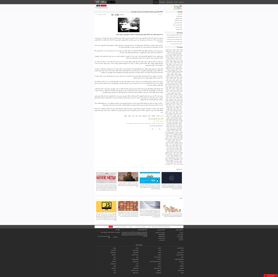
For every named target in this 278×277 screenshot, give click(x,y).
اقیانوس (177, 68)
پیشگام (166, 112)
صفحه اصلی (181, 2)
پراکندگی (172, 70)
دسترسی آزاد (169, 146)
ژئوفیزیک (177, 144)
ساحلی (166, 102)
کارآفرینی (180, 83)
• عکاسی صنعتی (162, 240)
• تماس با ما (181, 239)
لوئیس (175, 133)
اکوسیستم (176, 161)
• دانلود (182, 257)
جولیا (171, 54)
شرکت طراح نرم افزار (142, 229)
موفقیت (177, 148)
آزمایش (173, 139)
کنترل (175, 77)
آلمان (170, 91)
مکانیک (167, 94)
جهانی (179, 70)
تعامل (167, 87)
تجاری (166, 139)
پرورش (181, 152)
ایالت (167, 148)
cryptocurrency (169, 51)
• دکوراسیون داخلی (157, 257)
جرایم (181, 90)
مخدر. (180, 57)
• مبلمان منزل (181, 261)
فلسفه (179, 73)
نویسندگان (175, 110)
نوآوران (181, 102)
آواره (177, 115)
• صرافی (182, 263)
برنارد (170, 112)
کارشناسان (174, 86)
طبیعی (178, 99)
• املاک (160, 250)
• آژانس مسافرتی (136, 250)
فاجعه (173, 120)
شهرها (181, 149)
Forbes (178, 63)
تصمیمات (174, 55)
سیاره (180, 115)
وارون (167, 106)
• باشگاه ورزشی (136, 252)
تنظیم (167, 89)
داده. (171, 116)
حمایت (178, 136)
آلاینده (173, 126)
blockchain (179, 54)
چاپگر (167, 64)
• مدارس (182, 250)
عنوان (181, 132)
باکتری (176, 70)
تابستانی (180, 142)
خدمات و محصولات (169, 2)
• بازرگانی (159, 252)
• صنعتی (159, 263)
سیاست (168, 155)
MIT (172, 164)
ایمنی (167, 97)
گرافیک (174, 136)
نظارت (168, 83)
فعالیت (167, 126)
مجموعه (170, 63)
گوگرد (171, 109)
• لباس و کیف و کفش (157, 268)
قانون (173, 145)
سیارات (180, 146)
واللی (177, 129)
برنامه (166, 71)
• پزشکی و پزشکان (135, 259)
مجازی (174, 87)
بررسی (180, 87)
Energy (167, 161)
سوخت (174, 149)
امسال (168, 115)
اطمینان (171, 149)
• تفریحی (159, 254)
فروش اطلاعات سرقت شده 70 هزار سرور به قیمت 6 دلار (173, 41)
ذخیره (168, 78)
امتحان (181, 116)
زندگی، (168, 58)
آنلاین (168, 162)
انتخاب (171, 103)
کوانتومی (172, 93)
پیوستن (173, 52)
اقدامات (180, 112)
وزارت (174, 107)
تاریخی (178, 164)
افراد (170, 89)
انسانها (167, 96)
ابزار (173, 83)
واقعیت (177, 87)
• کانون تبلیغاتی (113, 252)
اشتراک (110, 226)
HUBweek (171, 100)
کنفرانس (169, 86)
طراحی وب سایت (176, 64)
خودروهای (169, 65)
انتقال (181, 61)
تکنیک (181, 97)
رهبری (174, 90)
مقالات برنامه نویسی (178, 23)
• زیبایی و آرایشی (136, 261)
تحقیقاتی (176, 142)
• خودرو (114, 257)
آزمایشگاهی (176, 155)
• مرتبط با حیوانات (181, 270)
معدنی (174, 109)
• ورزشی (182, 272)
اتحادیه (180, 144)
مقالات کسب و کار (178, 27)
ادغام (182, 63)
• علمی (137, 263)
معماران (177, 154)
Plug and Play (175, 119)
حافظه (180, 78)
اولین (173, 113)
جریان (177, 103)
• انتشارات (159, 259)
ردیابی (178, 61)
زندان (176, 151)
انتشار (173, 148)
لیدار (180, 155)
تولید (173, 68)
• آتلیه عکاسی (113, 250)
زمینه (178, 109)
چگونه (181, 49)
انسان (181, 139)
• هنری (115, 270)
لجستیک (168, 157)
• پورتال (114, 248)
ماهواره (167, 60)
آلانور (180, 109)
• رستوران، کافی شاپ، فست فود (155, 261)
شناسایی (173, 89)
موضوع (170, 122)
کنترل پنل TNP (162, 2)
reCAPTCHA (175, 135)
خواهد (172, 117)
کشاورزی (173, 141)
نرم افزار (170, 104)
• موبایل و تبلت (158, 272)
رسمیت (174, 128)
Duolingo (181, 135)
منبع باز (169, 84)
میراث (174, 164)
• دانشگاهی (114, 254)
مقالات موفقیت (179, 29)
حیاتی (174, 162)
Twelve (176, 131)
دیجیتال (170, 138)
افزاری (181, 154)
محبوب (171, 162)
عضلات (181, 84)
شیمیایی (168, 117)
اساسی (170, 145)
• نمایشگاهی (159, 270)
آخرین (181, 158)
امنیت (171, 90)
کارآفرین (167, 103)
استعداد (172, 131)
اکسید (175, 100)
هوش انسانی (167, 164)
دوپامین (172, 132)
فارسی (113, 1)
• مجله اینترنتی (136, 268)
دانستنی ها (156, 2)
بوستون (177, 102)
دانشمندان (167, 152)
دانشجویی (180, 94)
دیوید (176, 106)
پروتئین (174, 61)
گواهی (178, 116)
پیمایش (174, 49)
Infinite (173, 71)
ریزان (166, 158)
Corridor (170, 71)
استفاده (180, 65)
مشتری (176, 113)
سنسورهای (177, 132)
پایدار (181, 86)
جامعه (177, 60)
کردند (181, 104)
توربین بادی (171, 159)
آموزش (170, 87)
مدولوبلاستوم (175, 123)
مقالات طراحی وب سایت (177, 25)
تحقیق (177, 145)
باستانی (181, 51)
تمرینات (177, 84)
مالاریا (181, 99)
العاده (181, 77)
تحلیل (178, 55)
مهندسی (175, 58)
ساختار (167, 99)
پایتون (181, 164)
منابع (178, 149)
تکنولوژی (177, 107)
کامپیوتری (179, 81)
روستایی (171, 74)
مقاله (168, 110)
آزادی (173, 146)
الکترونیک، (170, 158)
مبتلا (166, 132)
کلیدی (178, 128)
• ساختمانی (114, 261)
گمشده (177, 51)
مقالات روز (180, 14)
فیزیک (179, 93)
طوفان (166, 154)
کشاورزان (172, 73)
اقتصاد (180, 106)
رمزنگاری (177, 97)
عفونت (174, 99)
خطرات (171, 61)
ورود (98, 6)
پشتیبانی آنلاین (270, 276)
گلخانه (170, 148)
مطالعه (177, 49)
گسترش (174, 78)
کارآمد (174, 51)
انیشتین (170, 113)
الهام (173, 125)
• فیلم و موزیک (113, 263)
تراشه (166, 84)
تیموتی (167, 142)
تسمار (173, 106)
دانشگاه (170, 136)
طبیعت (170, 125)
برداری (166, 113)
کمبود (168, 129)
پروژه (168, 74)
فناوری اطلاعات (179, 16)
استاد (170, 144)
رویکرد (178, 77)
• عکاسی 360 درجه (161, 238)
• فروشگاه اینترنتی (161, 234)
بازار (175, 91)
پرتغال (171, 81)
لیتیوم (170, 119)
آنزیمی (178, 100)
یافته (181, 162)
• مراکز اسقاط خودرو (135, 254)
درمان (166, 55)
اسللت (173, 97)
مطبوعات (173, 102)
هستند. (173, 112)
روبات (170, 96)
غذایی (170, 68)
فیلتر (171, 126)
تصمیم (169, 139)
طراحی (180, 52)
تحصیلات (180, 151)
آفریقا (178, 86)
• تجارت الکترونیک (161, 236)
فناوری (167, 49)
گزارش (168, 109)
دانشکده (171, 142)
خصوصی (167, 61)
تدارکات (177, 158)
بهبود (177, 141)
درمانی (176, 125)
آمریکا (173, 144)
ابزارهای (179, 74)
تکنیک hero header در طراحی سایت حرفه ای (173, 35)
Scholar (180, 129)
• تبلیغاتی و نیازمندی (180, 254)
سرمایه (181, 91)
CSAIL (181, 148)
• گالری (115, 266)
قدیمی (167, 63)
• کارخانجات (182, 266)
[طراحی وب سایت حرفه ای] (100, 2)
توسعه (181, 60)
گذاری (178, 91)
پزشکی (167, 135)
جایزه (176, 93)
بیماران (169, 132)
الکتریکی (180, 67)
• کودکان (137, 266)
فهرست (174, 63)
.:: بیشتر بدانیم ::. (139, 245)
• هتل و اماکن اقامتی (135, 270)
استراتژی (180, 125)
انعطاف (177, 112)
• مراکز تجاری (113, 268)
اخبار (177, 96)
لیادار (174, 154)
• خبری (137, 257)
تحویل (174, 158)
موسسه (171, 135)
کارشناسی (168, 131)
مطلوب (166, 104)
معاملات (169, 52)
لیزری (171, 60)
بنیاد (173, 91)
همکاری (175, 81)
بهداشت (170, 55)
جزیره (172, 155)
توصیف (179, 123)
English (109, 1)
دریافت (173, 104)
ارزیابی (171, 83)
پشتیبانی (178, 104)
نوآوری (168, 81)
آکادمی (179, 58)
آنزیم (182, 100)
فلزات (171, 78)
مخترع (167, 133)
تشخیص (180, 96)
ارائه (179, 141)
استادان (166, 91)
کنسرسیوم (172, 151)
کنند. (166, 86)
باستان (180, 103)
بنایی (167, 120)
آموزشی (176, 76)
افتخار (170, 120)
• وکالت (114, 272)
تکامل (167, 145)
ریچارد (177, 71)
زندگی (168, 151)
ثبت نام (103, 6)
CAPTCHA (171, 133)
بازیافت (180, 131)
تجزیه (181, 55)
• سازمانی (159, 266)
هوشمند (177, 89)
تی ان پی (176, 2)
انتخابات (180, 110)
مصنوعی (166, 138)
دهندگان (176, 120)
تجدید (176, 65)
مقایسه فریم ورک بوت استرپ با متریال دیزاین (173, 39)
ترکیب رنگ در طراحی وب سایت (176, 43)
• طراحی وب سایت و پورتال (160, 232)
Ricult (176, 73)
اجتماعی (168, 73)
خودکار (181, 89)
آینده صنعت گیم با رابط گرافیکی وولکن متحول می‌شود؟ (173, 37)
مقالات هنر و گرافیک (178, 20)
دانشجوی (180, 126)
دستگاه (167, 77)
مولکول (180, 119)
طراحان (174, 152)
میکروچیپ (168, 76)
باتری (177, 78)
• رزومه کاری (181, 238)
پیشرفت (167, 107)
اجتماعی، (180, 122)
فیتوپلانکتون (172, 129)
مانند (181, 159)
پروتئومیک (169, 123)
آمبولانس (176, 94)
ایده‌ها (178, 152)
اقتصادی (167, 57)
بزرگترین (180, 117)
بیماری (170, 97)
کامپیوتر (174, 116)
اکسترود (172, 65)
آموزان (174, 115)
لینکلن (176, 122)
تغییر (181, 128)
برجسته (166, 144)
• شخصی (159, 248)
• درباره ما (181, 232)
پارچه (169, 93)
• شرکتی (137, 248)
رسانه (170, 102)
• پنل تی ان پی (180, 234)
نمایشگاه (171, 94)
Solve (174, 103)
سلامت (168, 54)
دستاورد (180, 145)
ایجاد (181, 107)
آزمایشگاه (175, 54)
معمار (171, 152)
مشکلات (177, 139)
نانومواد (176, 117)
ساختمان (167, 116)
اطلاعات (177, 57)
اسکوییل (177, 157)
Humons (173, 84)
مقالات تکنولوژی (179, 18)
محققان (170, 64)
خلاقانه (167, 100)
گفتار (174, 122)
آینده (176, 67)
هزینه (178, 162)
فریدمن (170, 99)
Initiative (171, 161)
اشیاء (167, 122)
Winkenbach (176, 159)
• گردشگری (182, 268)
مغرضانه (174, 96)
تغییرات (166, 68)
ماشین (173, 80)
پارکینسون (180, 133)
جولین (167, 149)
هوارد (181, 136)
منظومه (168, 70)
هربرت (180, 157)
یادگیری (177, 80)
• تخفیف (114, 259)
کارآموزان (169, 141)
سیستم (174, 60)
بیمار (174, 57)
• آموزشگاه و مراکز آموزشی (179, 259)
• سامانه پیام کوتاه (180, 252)
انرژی (171, 107)
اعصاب (171, 128)
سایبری (167, 90)
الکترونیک (172, 157)
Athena (180, 76)
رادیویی (180, 113)
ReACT (171, 115)
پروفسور (181, 71)
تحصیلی (176, 146)
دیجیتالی (176, 74)
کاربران (176, 52)
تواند (177, 126)
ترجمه (170, 80)
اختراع (176, 83)
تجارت (181, 64)
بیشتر (167, 80)
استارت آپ (173, 67)
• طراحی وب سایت (180, 236)
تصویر (167, 136)
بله (159, 129)
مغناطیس (171, 77)
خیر (152, 129)
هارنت (168, 128)
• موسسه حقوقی (136, 272)
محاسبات (173, 76)
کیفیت (172, 58)
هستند (171, 110)
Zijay (167, 125)
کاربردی (180, 80)
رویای (170, 106)
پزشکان (170, 57)
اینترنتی (177, 90)
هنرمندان (175, 138)
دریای (170, 49)
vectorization (180, 138)
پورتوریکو (170, 154)
